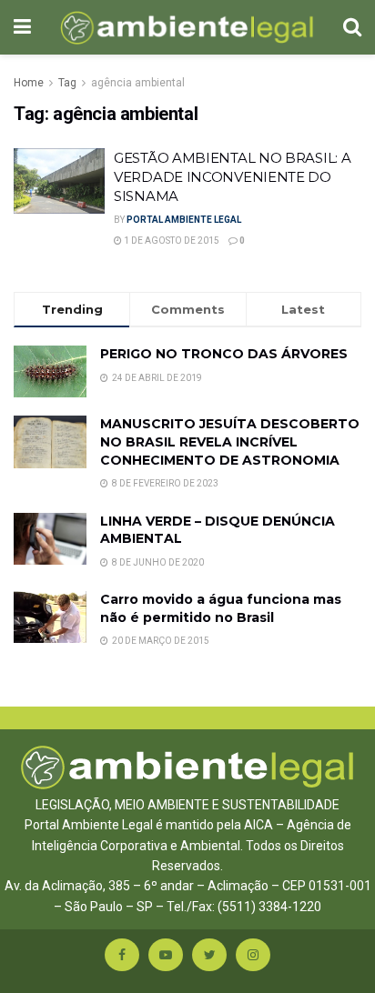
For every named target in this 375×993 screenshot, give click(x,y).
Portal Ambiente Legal (184, 220)
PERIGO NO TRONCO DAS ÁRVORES (224, 354)
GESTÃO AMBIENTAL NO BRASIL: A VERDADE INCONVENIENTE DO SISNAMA (232, 177)
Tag (67, 82)
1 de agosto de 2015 (170, 241)
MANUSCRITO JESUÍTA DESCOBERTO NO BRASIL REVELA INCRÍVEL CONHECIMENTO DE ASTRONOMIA (230, 441)
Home (29, 82)
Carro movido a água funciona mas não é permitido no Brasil (220, 608)
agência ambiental (138, 82)
